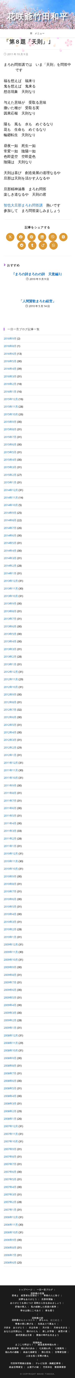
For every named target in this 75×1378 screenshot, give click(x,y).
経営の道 (63, 1331)
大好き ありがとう (14, 1327)
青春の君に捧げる (24, 1323)
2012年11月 (11, 679)
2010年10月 (11, 869)
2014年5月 (10, 543)
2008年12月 (11, 1035)
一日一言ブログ (45, 1289)
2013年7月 (10, 619)
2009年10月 (11, 959)
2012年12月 (11, 672)
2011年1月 (10, 846)
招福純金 (37, 1342)
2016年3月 (10, 376)
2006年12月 (11, 1217)
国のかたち (32, 1331)
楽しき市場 (48, 1331)
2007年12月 (11, 1126)
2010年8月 (10, 884)
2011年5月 (10, 815)
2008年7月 (10, 1073)
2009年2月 (10, 1020)
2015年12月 (11, 399)
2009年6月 (10, 990)
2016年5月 (10, 361)
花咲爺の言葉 (37, 1293)
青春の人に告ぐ (52, 1295)
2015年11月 (11, 406)
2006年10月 (11, 1232)
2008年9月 (10, 1058)
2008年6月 (10, 1081)
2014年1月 (10, 573)
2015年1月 (10, 482)
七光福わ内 (45, 1348)
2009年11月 (11, 952)
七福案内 (59, 1348)
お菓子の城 (33, 1367)
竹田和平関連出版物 (21, 1363)
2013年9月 (10, 603)
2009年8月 (10, 975)
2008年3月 (10, 1103)
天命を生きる (61, 1327)
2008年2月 (10, 1111)
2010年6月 (10, 899)
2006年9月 (10, 1240)
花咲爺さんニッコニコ (23, 1319)
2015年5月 (10, 452)
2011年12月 (11, 763)
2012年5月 (10, 725)
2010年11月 (11, 861)
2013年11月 (11, 588)
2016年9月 (10, 338)
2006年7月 (10, 1255)
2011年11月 (11, 770)
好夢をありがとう (28, 1299)
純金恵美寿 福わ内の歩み (21, 1348)
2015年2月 (10, 475)
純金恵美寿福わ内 (47, 1344)
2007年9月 (10, 1149)
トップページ (25, 1289)
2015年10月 (11, 414)
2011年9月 (10, 785)
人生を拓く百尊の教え (37, 1355)
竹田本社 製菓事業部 (54, 1367)
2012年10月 (11, 687)
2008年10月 (11, 1050)
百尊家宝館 (60, 1352)
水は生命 (33, 1327)
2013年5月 (10, 634)
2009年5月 (10, 997)
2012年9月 (10, 694)
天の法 (45, 1327)
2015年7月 (10, 437)
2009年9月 (10, 967)
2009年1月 (10, 1028)
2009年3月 (10, 1013)
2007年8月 (10, 1156)
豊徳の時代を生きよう (47, 1334)
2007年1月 (10, 1209)
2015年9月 (10, 422)
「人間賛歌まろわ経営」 (37, 301)
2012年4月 (10, 732)
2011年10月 (11, 778)
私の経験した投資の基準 (43, 1306)
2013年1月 (10, 664)
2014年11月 (11, 497)
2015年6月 (10, 444)
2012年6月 (10, 717)
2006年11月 (11, 1224)
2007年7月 (10, 1164)
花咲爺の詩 (37, 1317)
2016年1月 (10, 391)
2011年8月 (10, 793)
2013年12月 (11, 581)
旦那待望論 (47, 1299)
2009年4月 (10, 1005)
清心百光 (46, 1352)
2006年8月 (10, 1247)
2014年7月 (10, 528)
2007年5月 (10, 1179)
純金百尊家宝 (16, 1367)
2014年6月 (10, 535)
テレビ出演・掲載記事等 (48, 1363)
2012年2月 (10, 747)
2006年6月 (10, 1262)
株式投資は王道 (24, 1334)
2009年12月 (11, 944)
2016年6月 (10, 354)
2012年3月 (10, 740)
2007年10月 (11, 1141)
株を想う (50, 1310)
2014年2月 (10, 565)
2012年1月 (10, 755)
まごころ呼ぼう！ (24, 1344)
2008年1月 (10, 1119)
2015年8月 (10, 429)
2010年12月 (11, 853)
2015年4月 (10, 459)
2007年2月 (10, 1202)
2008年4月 (10, 1096)
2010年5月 (10, 906)
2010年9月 (10, 876)
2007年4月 (10, 1187)
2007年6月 (10, 1172)
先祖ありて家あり (47, 1323)
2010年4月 (10, 914)
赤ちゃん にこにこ (49, 1319)
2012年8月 (10, 702)
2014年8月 (10, 520)
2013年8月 (10, 611)
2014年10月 (11, 505)
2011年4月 (10, 823)
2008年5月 (10, 1088)
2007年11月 (11, 1134)
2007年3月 (10, 1194)
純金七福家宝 (30, 1352)
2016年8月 (10, 346)
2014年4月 (10, 550)
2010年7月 (10, 891)
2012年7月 (10, 709)
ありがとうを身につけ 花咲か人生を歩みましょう (35, 1302)
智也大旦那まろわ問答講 (23, 205)
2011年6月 (10, 808)
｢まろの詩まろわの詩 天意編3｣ (37, 274)
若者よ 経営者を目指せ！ (25, 1295)
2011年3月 (10, 831)
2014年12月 (11, 490)
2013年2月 (10, 656)
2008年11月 (11, 1043)
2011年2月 (10, 838)
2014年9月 (10, 513)
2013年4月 (10, 641)
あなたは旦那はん (13, 1331)
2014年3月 (10, 558)
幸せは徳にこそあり (30, 1310)
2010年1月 (10, 937)
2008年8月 (10, 1065)
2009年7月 (10, 982)
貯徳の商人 (21, 1306)
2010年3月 (10, 922)
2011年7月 (10, 800)
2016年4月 (10, 369)
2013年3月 (10, 649)
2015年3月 (10, 467)
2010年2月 (10, 929)
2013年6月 (10, 626)
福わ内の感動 (12, 1352)
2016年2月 (10, 384)
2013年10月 (11, 596)
